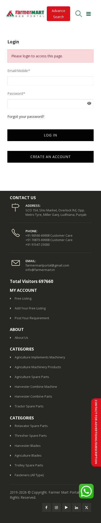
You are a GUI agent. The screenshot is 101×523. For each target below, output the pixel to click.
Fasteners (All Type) (29, 475)
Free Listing (23, 298)
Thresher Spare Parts (31, 435)
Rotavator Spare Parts (31, 426)
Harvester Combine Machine (36, 386)
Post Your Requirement (32, 318)
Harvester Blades (28, 445)
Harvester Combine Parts (33, 396)
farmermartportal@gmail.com (47, 265)
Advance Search (58, 13)
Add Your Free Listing (30, 308)
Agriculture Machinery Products (38, 367)
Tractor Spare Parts (29, 406)
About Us (21, 337)
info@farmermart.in (40, 270)
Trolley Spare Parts (29, 465)
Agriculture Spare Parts (32, 377)
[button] (78, 14)
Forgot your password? (25, 116)
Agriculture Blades (28, 455)
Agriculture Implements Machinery (40, 357)
